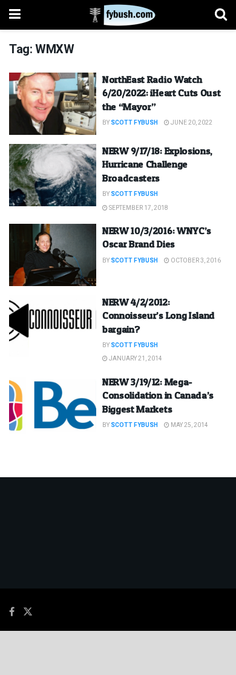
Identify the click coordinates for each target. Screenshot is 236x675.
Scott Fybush (134, 123)
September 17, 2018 (138, 208)
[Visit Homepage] (118, 15)
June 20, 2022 (190, 123)
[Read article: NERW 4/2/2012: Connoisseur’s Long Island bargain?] (52, 326)
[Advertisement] (118, 652)
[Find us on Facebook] (12, 612)
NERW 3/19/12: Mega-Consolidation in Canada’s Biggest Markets (158, 395)
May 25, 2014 (188, 425)
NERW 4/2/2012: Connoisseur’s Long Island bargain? (158, 315)
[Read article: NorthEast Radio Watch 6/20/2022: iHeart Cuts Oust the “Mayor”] (52, 104)
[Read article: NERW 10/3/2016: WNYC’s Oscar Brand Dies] (52, 255)
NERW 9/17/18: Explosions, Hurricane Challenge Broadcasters (157, 164)
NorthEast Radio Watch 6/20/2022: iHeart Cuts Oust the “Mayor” (161, 92)
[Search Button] (221, 15)
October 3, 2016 (195, 260)
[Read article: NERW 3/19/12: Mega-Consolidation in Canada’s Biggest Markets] (52, 406)
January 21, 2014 (135, 358)
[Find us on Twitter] (28, 612)
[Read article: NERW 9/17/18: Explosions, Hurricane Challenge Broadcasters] (52, 175)
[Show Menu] (15, 15)
